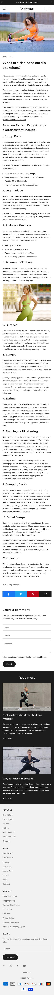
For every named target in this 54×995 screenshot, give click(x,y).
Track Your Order (10, 896)
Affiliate (6, 828)
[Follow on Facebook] (4, 965)
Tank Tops (7, 866)
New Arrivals (8, 858)
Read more (7, 738)
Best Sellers (7, 853)
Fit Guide (6, 914)
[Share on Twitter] (21, 594)
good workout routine (37, 142)
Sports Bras (7, 871)
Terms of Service (25, 619)
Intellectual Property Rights (14, 927)
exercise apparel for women (14, 119)
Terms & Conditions (11, 922)
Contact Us (7, 909)
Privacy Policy (8, 619)
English (26, 972)
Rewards (6, 841)
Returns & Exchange (11, 905)
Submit (9, 664)
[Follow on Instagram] (10, 965)
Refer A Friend (9, 832)
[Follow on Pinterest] (17, 965)
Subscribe (10, 957)
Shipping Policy (9, 901)
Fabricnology (8, 819)
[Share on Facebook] (9, 594)
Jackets (6, 875)
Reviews (6, 824)
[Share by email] (45, 594)
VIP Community (9, 837)
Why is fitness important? (18, 778)
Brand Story (7, 815)
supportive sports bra (20, 573)
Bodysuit (6, 884)
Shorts (5, 879)
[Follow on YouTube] (24, 965)
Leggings (6, 862)
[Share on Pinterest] (33, 594)
